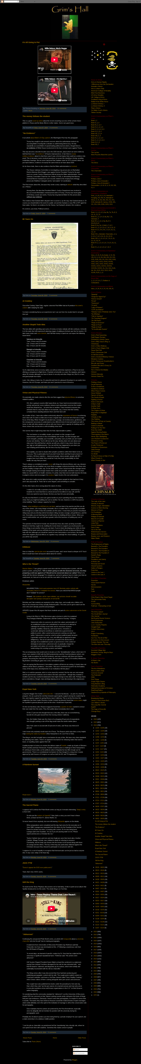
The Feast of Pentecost (99, 443)
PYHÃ (93, 601)
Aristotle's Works (97, 86)
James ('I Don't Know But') (100, 700)
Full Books (94, 635)
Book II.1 (94, 216)
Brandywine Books (97, 698)
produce (52, 475)
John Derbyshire (96, 622)
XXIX (93, 264)
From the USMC (96, 430)
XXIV (107, 204)
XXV (110, 204)
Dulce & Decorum (97, 402)
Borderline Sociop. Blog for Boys (102, 652)
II (101, 185)
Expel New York (29, 689)
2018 (95, 947)
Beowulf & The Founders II (100, 553)
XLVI (106, 270)
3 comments (53, 295)
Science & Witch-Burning (99, 508)
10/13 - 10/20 (100, 761)
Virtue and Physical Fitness (35, 393)
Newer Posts (27, 1038)
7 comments (51, 213)
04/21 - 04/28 (100, 882)
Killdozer (26, 547)
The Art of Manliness (98, 668)
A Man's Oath (95, 404)
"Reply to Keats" (96, 327)
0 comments (53, 319)
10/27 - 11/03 (99, 755)
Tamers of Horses (97, 395)
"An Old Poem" (96, 320)
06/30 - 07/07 (100, 806)
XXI (95, 204)
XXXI (101, 264)
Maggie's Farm (96, 654)
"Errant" (93, 301)
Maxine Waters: (28, 568)
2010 (95, 971)
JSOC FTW (27, 863)
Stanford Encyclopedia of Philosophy (103, 692)
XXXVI (103, 266)
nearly (74, 154)
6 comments (53, 759)
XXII (98, 204)
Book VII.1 (94, 234)
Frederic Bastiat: (99, 642)
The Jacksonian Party (98, 599)
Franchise (94, 570)
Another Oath (95, 406)
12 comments (61, 108)
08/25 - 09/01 (100, 782)
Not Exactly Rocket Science (100, 618)
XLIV (98, 270)
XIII (104, 200)
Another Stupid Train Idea (34, 325)
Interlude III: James (101, 202)
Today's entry (81, 809)
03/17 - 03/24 (100, 897)
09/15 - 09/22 (100, 773)
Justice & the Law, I (97, 572)
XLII (109, 268)
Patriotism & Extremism (99, 447)
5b (106, 221)
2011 (95, 968)
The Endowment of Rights (100, 544)
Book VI (94, 131)
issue (51, 464)
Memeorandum (96, 587)
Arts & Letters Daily (97, 88)
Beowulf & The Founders (99, 548)
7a (110, 212)
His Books (94, 662)
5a (104, 221)
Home (55, 1038)
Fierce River (95, 557)
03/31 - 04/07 (100, 891)
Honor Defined (96, 393)
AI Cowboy (27, 301)
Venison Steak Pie (97, 376)
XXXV (98, 266)
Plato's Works (96, 108)
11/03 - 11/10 (99, 752)
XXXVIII (94, 268)
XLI (106, 268)
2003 (95, 992)
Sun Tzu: (99, 638)
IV (105, 185)
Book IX (94, 138)
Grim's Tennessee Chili (99, 352)
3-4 (104, 225)
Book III (93, 125)
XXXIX (99, 268)
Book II (93, 123)
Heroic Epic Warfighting (99, 436)
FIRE (93, 677)
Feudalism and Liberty (98, 559)
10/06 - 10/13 (100, 764)
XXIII (102, 204)
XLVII (110, 270)
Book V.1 (94, 227)
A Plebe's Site (95, 660)
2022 (95, 934)
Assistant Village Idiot (98, 650)
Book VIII (94, 136)
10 (92, 214)
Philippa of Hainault (97, 516)
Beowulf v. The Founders (99, 546)
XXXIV (93, 266)
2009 (95, 974)
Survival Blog (95, 604)
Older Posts (82, 1038)
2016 (95, 953)
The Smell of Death (97, 397)
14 (99, 240)
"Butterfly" (94, 294)
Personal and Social (98, 564)
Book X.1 (94, 247)
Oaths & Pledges (97, 568)
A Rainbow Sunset (31, 765)
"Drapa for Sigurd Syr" (98, 296)
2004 (95, 989)
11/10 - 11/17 (99, 749)
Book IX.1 (94, 243)
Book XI (94, 142)
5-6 (104, 229)
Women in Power (97, 510)
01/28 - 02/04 (100, 919)
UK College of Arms (97, 97)
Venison (94, 372)
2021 (95, 937)
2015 (95, 956)
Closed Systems (96, 566)
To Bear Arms (95, 408)
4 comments (54, 127)
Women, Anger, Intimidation (100, 506)
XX (92, 204)
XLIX (97, 272)
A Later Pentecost (97, 445)
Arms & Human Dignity (99, 82)
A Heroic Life (95, 561)
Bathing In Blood (96, 423)
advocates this (48, 694)
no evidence (40, 154)
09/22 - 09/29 (100, 770)
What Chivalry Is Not (98, 460)
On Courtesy (95, 452)
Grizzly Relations (97, 525)
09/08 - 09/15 (100, 776)
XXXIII (110, 264)
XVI (113, 200)
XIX (114, 202)
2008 (95, 977)
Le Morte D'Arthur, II (98, 106)
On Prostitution (96, 512)
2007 (95, 980)
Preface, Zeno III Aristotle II (100, 183)
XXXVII (109, 266)
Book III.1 (94, 221)
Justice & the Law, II (98, 574)
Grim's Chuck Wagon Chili (100, 348)
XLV (102, 270)
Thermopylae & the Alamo (100, 434)
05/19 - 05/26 (100, 870)
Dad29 (93, 707)
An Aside (105, 255)
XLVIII (93, 272)
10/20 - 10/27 (100, 758)
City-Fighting (95, 419)
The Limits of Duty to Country (101, 421)
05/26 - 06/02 (100, 867)
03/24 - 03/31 (100, 894)
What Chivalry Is (96, 458)
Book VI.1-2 (95, 229)
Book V (93, 129)
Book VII (94, 133)
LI (102, 272)
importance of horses (70, 415)
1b (100, 225)
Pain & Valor (95, 527)
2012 (95, 965)
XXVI (101, 261)
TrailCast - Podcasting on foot (101, 606)
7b (112, 212)
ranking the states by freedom (36, 734)
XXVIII (110, 261)
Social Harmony (96, 384)
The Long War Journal (98, 705)
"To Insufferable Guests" (99, 329)
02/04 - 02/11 (99, 916)
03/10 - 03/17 (100, 900)
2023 (95, 931)
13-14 (110, 236)
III (103, 185)
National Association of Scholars (102, 688)
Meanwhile (26, 585)
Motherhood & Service (98, 532)
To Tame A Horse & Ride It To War (102, 456)
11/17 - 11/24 (99, 746)
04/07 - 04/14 (100, 888)
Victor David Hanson (98, 582)
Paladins (94, 415)
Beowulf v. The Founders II (100, 551)
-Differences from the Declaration (102, 84)
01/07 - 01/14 (100, 928)
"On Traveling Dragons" (99, 318)
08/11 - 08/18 (99, 788)
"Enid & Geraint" (96, 299)
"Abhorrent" (28, 934)
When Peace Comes (98, 391)
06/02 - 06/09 (100, 818)
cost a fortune (41, 333)
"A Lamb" (94, 305)
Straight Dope (95, 627)
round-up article (37, 121)
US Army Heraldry (97, 95)
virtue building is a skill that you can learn (41, 506)
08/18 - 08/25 (100, 785)
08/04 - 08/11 (99, 791)
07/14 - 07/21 (100, 800)
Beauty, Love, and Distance (100, 536)
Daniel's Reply (96, 555)
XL (104, 268)
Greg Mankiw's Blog (98, 684)
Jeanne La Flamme (97, 521)
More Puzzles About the (102, 154)
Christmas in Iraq (97, 441)
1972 (95, 995)
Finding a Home (96, 382)
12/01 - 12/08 (100, 740)
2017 (95, 950)
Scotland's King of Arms (99, 99)
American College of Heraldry (101, 91)
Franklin (63, 745)
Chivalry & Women (97, 503)
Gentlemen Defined (97, 389)
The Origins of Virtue (98, 410)
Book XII (94, 144)
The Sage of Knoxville (98, 709)
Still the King (28, 882)
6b (107, 212)
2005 (95, 986)
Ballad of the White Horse (99, 101)
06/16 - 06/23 (100, 812)
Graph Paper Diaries (98, 681)
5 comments (53, 683)
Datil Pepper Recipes (98, 337)
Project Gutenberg (97, 633)
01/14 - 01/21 (100, 925)
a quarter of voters (66, 707)
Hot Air (93, 585)
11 (94, 214)
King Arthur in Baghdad (99, 412)
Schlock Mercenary (97, 629)
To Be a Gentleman (97, 386)
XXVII (105, 261)
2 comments (52, 799)
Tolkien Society (96, 112)
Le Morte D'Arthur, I (97, 104)
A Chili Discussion (97, 354)
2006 (95, 983)
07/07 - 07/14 (100, 803)
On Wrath (94, 454)
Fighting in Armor (96, 399)
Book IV (93, 127)
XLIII (113, 268)
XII (101, 200)
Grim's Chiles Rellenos (99, 346)
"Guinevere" (95, 303)
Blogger (74, 1060)
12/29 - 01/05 (100, 728)
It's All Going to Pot (31, 42)
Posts (77, 1049)
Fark (92, 589)
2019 (95, 944)
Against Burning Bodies (99, 432)
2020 (95, 941)
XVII (92, 202)
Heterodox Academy (98, 686)
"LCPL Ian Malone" (97, 309)
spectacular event (40, 551)
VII (112, 185)
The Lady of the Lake (98, 501)
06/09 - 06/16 (100, 815)
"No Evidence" (29, 133)
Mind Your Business (98, 93)
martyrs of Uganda (43, 815)
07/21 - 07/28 (100, 797)
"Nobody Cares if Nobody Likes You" (103, 312)
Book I (93, 120)
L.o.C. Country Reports (99, 625)
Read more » (27, 795)
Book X (93, 140)
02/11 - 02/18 (99, 913)
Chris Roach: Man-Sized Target (101, 597)
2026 (95, 719)
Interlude (94, 219)
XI (98, 200)
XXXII (106, 264)
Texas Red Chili (96, 350)
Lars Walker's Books (98, 702)
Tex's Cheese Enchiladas (99, 370)
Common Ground (97, 673)
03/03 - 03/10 (100, 903)
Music (30, 110)
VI (109, 185)
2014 (95, 959)
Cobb (93, 591)
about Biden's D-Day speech (40, 138)
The (95, 152)
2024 (95, 725)
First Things (95, 679)
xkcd (92, 631)
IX (92, 187)
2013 (95, 962)
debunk (70, 184)
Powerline (94, 580)
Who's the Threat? (31, 564)
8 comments (55, 541)
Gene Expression (97, 620)
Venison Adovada (97, 374)
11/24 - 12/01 (99, 743)
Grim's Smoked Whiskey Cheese (102, 357)
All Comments (80, 1053)
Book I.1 (94, 212)
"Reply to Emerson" (97, 323)
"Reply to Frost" (96, 325)
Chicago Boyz (96, 711)
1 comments (52, 929)
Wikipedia (61, 821)
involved (74, 166)
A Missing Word (96, 514)
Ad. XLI (93, 270)
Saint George (95, 449)
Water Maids (95, 538)
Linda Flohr (95, 523)
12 (97, 214)
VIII (115, 185)
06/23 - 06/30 (100, 809)
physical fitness (70, 397)
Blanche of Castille (97, 519)
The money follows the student (36, 116)
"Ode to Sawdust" (97, 316)
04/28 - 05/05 (100, 879)
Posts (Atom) (36, 1041)
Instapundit (67, 939)
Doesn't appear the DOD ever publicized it (37, 867)
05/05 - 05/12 (100, 876)
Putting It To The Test (98, 428)
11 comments (53, 387)
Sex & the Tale (96, 529)
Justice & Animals (97, 425)
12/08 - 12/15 (100, 737)
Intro (92, 255)
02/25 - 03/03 (100, 906)
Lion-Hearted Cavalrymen (99, 438)
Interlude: (106, 234)
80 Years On (28, 219)
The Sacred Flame (30, 805)
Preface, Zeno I (96, 179)
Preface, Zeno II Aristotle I (99, 181)
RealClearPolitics (97, 690)
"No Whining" (95, 314)
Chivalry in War (96, 417)
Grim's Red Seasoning (98, 335)
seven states (78, 700)
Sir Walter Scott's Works (99, 110)
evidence (31, 156)
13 (99, 214)
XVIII (110, 202)
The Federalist (96, 675)
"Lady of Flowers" (97, 307)
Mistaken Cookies (97, 359)
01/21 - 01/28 (100, 922)
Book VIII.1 (95, 238)
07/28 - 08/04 (100, 794)
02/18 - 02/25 (100, 910)
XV (110, 200)
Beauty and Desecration (99, 534)
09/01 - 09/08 (100, 779)
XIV (107, 200)
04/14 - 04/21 (100, 885)
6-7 (109, 221)
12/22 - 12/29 (100, 731)
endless (25, 156)
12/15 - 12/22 (100, 734)
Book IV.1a (94, 225)
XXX (97, 264)
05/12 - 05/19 (100, 873)
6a (105, 212)
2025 (95, 722)
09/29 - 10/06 (100, 767)
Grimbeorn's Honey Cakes (100, 339)
